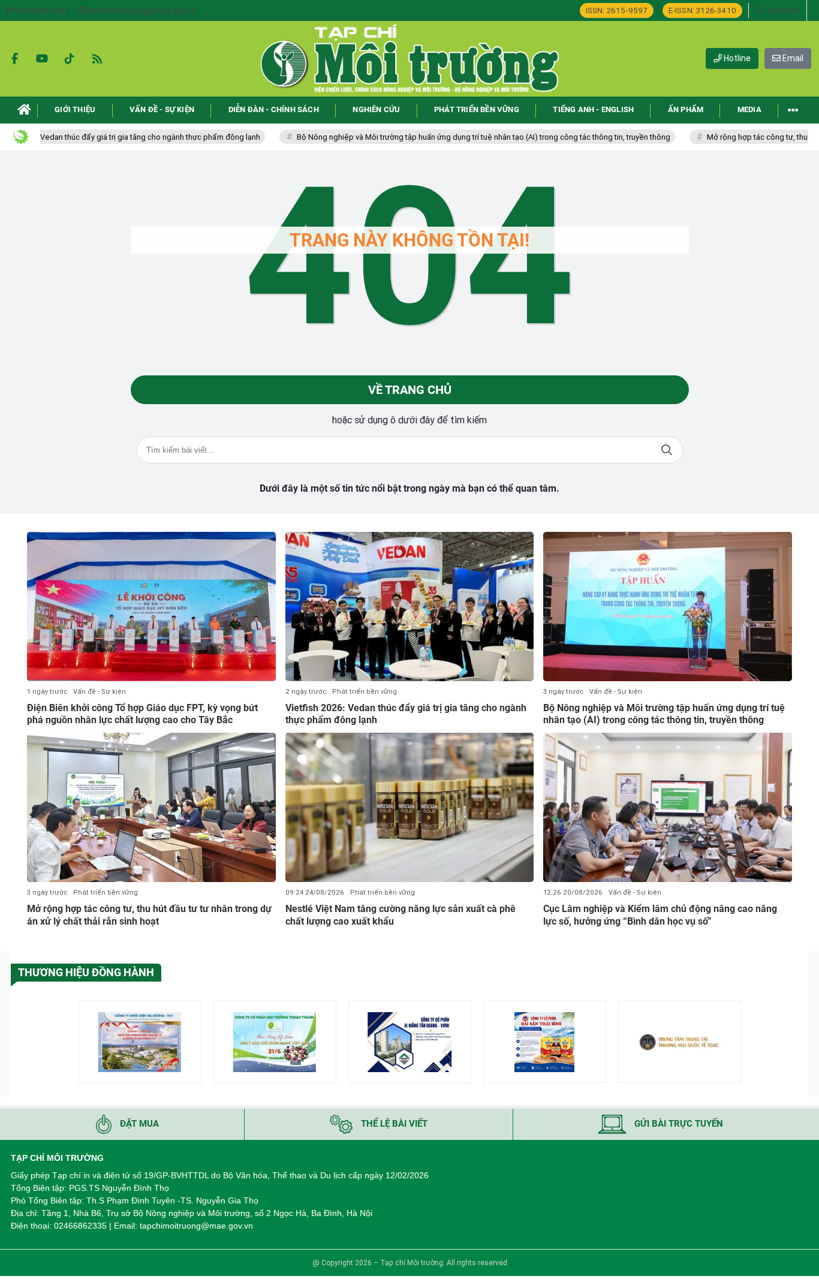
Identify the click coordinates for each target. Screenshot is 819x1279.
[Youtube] (42, 58)
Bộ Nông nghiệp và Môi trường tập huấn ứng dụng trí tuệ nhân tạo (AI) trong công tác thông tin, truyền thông (441, 137)
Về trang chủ (409, 390)
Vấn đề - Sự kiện (99, 692)
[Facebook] (14, 58)
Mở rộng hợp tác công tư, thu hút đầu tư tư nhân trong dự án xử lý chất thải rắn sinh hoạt (149, 915)
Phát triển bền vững (364, 692)
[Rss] (97, 58)
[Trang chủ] (24, 110)
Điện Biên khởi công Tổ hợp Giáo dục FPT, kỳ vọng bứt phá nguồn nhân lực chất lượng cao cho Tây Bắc (142, 714)
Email (792, 58)
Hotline (736, 58)
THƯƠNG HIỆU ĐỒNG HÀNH (86, 972)
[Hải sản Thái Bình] (544, 1042)
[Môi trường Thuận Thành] (274, 1042)
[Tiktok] (69, 58)
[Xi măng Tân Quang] (409, 1042)
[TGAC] (679, 1042)
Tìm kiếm (667, 450)
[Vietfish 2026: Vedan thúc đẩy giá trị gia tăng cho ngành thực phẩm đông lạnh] (409, 606)
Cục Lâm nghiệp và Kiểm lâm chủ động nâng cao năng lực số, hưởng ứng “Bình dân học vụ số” (660, 915)
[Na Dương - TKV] (140, 1042)
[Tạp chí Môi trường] (409, 59)
